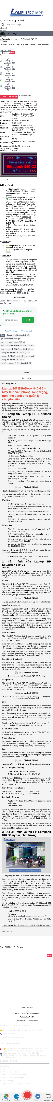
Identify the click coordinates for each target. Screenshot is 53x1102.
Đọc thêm (6, 931)
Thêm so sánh (26, 331)
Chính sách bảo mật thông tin (12, 1078)
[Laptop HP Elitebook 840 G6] (8, 63)
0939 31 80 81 (8, 21)
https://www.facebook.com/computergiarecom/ (27, 916)
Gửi (28, 320)
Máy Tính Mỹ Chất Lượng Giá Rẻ (15, 1084)
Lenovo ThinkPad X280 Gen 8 (26, 1013)
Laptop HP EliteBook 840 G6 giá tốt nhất (17, 356)
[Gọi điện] (27, 1094)
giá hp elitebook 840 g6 (10, 339)
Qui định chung (6, 1069)
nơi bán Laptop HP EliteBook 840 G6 (16, 363)
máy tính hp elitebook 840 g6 (13, 342)
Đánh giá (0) (27, 378)
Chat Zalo (16, 1100)
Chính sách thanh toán (9, 1072)
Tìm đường (6, 1100)
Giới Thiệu (4, 1066)
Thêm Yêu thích (11, 331)
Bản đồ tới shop (6, 1081)
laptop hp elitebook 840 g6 (18, 335)
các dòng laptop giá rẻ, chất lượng (31, 925)
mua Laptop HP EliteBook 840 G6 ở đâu (17, 346)
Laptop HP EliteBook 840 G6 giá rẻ (15, 353)
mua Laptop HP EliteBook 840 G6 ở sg (17, 349)
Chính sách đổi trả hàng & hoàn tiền (15, 1075)
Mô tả (26, 373)
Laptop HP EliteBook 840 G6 (12, 360)
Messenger (38, 1100)
